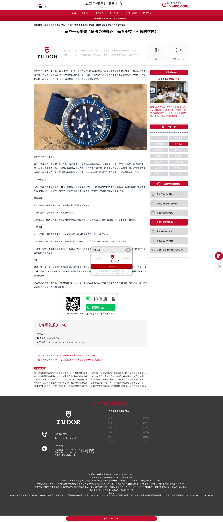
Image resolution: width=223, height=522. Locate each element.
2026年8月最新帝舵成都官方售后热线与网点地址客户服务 (117, 376)
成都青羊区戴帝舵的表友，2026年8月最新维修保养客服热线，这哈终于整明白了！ (72, 386)
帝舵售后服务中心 (105, 474)
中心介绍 (114, 13)
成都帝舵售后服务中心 (103, 4)
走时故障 (159, 144)
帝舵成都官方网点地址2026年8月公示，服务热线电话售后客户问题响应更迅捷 (70, 383)
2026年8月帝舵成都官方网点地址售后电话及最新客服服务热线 (119, 373)
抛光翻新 (178, 150)
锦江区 (111, 418)
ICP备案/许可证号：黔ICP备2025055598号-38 (111, 490)
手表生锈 (178, 168)
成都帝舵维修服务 (172, 184)
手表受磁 (159, 156)
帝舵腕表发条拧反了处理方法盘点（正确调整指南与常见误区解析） (73, 360)
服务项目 (86, 13)
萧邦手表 (159, 174)
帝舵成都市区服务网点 (118, 411)
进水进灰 (159, 168)
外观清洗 (178, 162)
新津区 (111, 441)
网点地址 (178, 144)
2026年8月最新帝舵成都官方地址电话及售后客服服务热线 (60, 376)
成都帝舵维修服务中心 (54, 25)
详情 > (183, 116)
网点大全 (100, 13)
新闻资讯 (159, 150)
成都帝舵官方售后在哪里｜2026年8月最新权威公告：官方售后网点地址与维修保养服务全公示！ (135, 380)
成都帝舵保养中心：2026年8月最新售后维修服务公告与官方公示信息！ (123, 383)
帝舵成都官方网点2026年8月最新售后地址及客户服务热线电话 (62, 380)
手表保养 (178, 138)
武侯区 (111, 423)
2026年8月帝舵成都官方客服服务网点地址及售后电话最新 (60, 373)
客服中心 (147, 13)
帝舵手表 (159, 138)
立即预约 (112, 266)
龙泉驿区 (112, 428)
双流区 (111, 437)
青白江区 (147, 428)
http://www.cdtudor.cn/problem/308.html (66, 342)
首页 (74, 13)
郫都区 (146, 437)
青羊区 (146, 418)
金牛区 (146, 441)
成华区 (146, 423)
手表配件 (178, 156)
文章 (70, 25)
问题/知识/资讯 (130, 13)
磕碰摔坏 (159, 162)
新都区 (111, 432)
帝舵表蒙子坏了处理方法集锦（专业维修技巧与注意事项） (69, 355)
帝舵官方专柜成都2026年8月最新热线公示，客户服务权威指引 (119, 386)
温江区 (146, 432)
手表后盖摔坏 (178, 174)
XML (111, 493)
